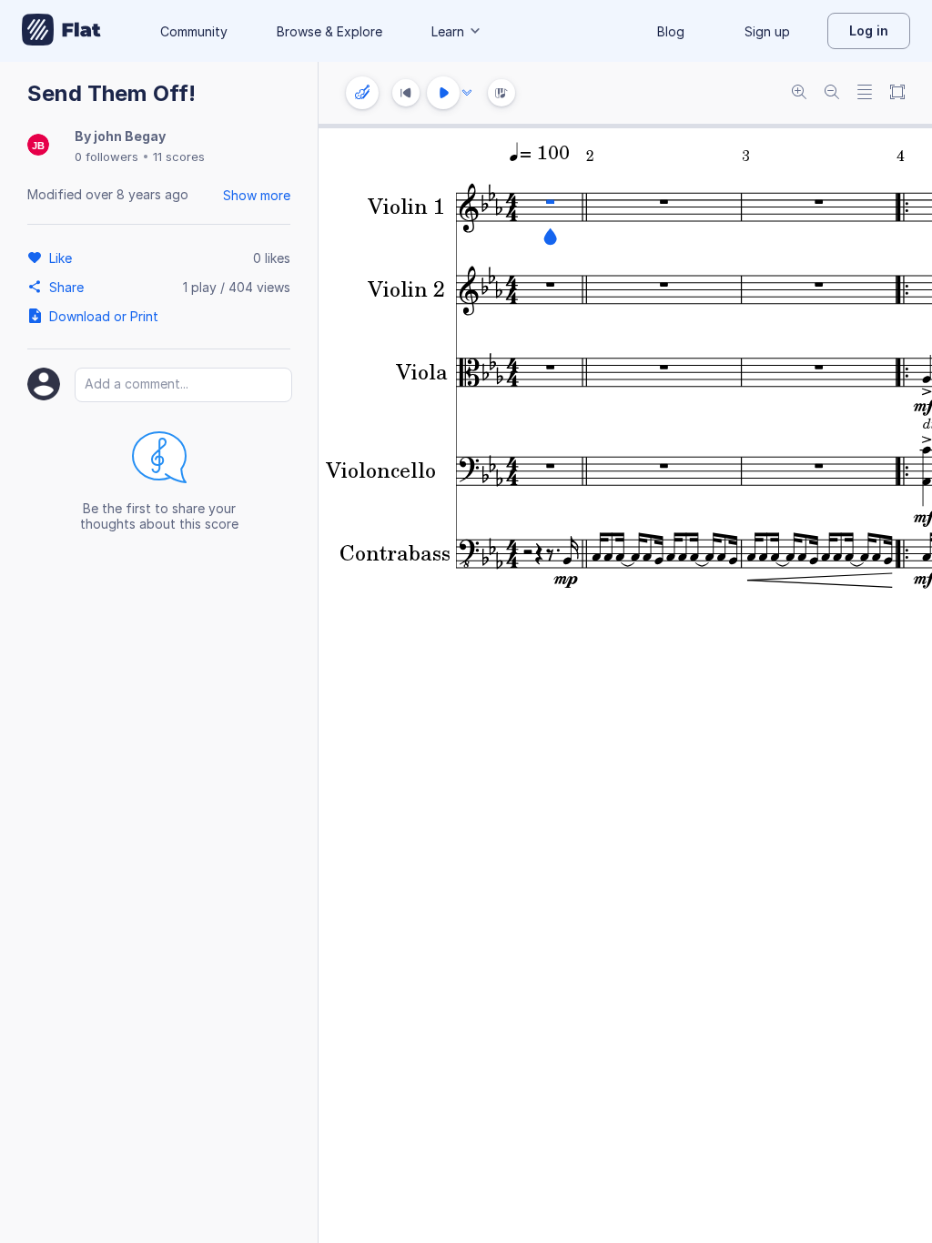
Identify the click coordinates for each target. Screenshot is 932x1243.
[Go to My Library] (61, 31)
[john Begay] (38, 146)
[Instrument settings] (362, 92)
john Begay (130, 136)
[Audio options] (467, 92)
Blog (670, 31)
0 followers (106, 156)
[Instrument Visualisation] (501, 92)
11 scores (179, 156)
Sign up (767, 31)
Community (194, 31)
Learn (447, 31)
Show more (256, 195)
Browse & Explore (329, 31)
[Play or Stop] (443, 92)
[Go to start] (406, 92)
